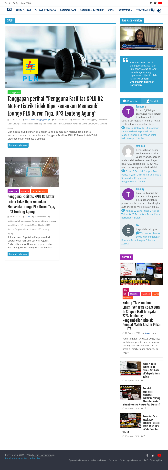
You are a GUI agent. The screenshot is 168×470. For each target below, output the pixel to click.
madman (140, 146)
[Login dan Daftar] (159, 10)
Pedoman (113, 460)
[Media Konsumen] (9, 10)
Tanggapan (68, 10)
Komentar (132, 101)
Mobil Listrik (27, 123)
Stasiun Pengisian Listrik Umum (79, 123)
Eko (137, 225)
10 (145, 408)
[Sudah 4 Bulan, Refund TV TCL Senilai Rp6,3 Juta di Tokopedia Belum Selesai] (130, 362)
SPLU (61, 123)
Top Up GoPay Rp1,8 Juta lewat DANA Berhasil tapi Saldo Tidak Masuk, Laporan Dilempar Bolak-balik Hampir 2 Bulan (140, 133)
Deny (27, 216)
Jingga (147, 333)
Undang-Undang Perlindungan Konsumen (142, 82)
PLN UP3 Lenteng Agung (36, 119)
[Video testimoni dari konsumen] (141, 38)
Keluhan (25, 191)
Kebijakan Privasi (98, 460)
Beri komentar (61, 119)
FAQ (146, 460)
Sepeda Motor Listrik (48, 123)
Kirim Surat (23, 10)
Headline (13, 191)
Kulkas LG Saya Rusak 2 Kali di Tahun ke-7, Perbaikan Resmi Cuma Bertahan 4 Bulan (140, 214)
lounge (17, 123)
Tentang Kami (145, 10)
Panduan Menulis (92, 10)
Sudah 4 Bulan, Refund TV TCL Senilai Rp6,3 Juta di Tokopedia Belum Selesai (151, 370)
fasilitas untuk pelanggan (84, 119)
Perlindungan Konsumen (131, 460)
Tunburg (140, 106)
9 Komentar (40, 216)
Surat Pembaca (45, 10)
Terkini (154, 101)
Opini (111, 10)
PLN (36, 123)
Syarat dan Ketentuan (79, 460)
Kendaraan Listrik (40, 220)
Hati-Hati (126, 292)
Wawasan (125, 10)
